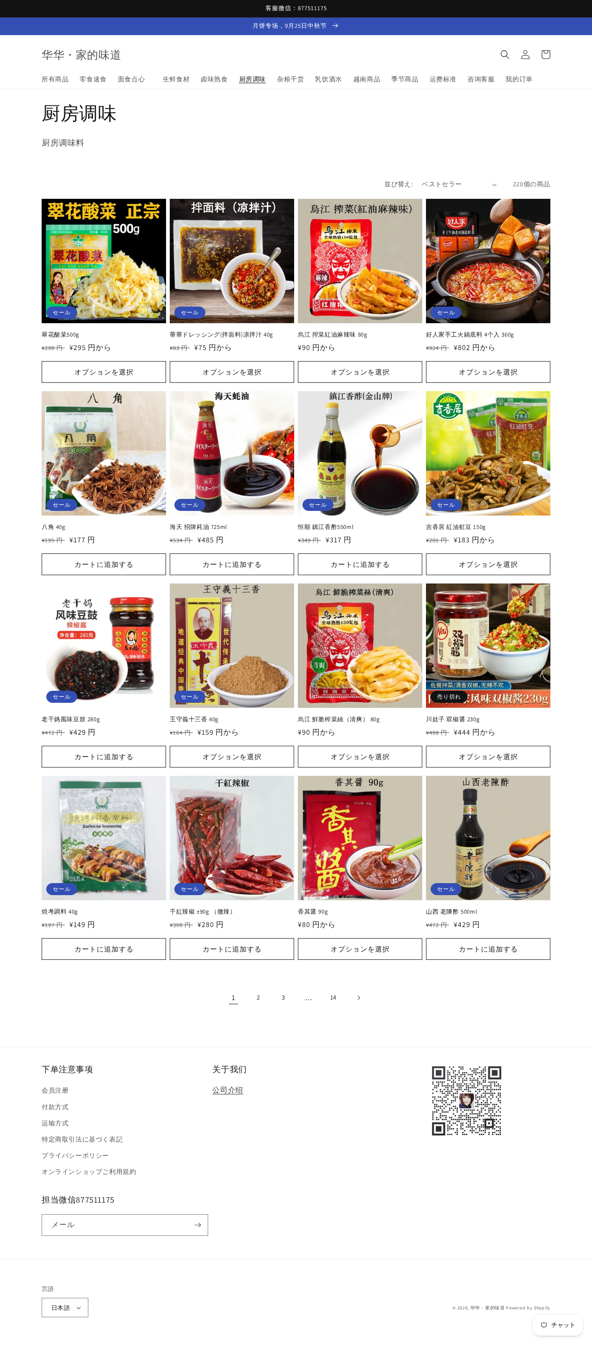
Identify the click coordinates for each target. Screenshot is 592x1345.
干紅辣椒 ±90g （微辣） (203, 911)
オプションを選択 (104, 372)
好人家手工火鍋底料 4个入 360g (470, 334)
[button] (505, 54)
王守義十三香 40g (194, 719)
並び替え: (398, 184)
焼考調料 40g (60, 911)
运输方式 (55, 1123)
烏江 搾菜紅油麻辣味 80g (332, 334)
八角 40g (54, 527)
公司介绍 (227, 1090)
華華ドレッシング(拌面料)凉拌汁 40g (221, 334)
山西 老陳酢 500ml (451, 911)
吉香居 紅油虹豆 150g (456, 527)
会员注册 (55, 1090)
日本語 (60, 1308)
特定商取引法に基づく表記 (82, 1139)
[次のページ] (358, 998)
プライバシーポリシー (75, 1155)
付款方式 (55, 1107)
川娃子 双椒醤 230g (453, 719)
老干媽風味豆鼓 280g (71, 719)
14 (333, 997)
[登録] (197, 1225)
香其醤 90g (313, 911)
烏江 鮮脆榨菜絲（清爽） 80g (342, 719)
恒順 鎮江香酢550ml (325, 527)
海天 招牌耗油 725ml (198, 527)
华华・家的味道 (487, 1308)
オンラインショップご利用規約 (89, 1171)
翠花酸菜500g (64, 334)
